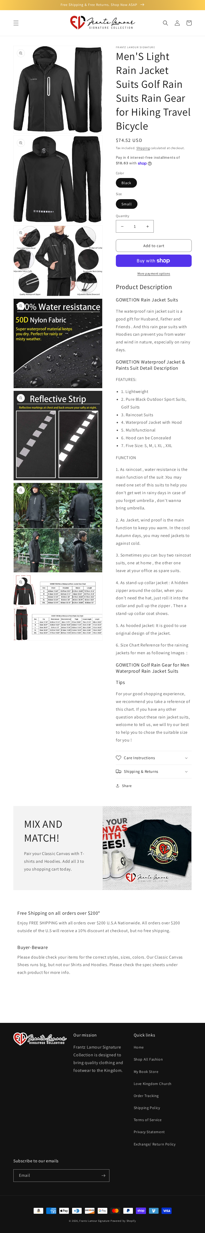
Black (126, 182)
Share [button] (127, 785)
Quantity (122, 216)
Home (139, 1047)
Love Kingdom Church (153, 1083)
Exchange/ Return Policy (155, 1144)
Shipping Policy (147, 1107)
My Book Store (146, 1071)
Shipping (143, 148)
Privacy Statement (149, 1131)
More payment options (153, 273)
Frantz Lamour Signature (94, 1221)
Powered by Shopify (123, 1221)
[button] (16, 23)
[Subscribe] (103, 1175)
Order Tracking (146, 1095)
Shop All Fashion (148, 1059)
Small (126, 204)
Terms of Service (148, 1119)
